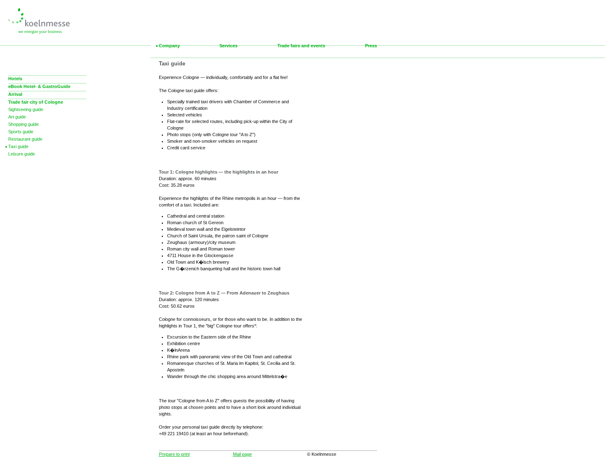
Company (169, 45)
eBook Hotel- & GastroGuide (39, 86)
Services (228, 45)
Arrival (15, 94)
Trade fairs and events (301, 45)
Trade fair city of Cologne (35, 102)
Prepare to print (174, 454)
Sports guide (20, 131)
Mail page (242, 454)
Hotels (15, 78)
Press (371, 45)
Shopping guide (23, 124)
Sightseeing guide (25, 109)
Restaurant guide (25, 139)
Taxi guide (18, 146)
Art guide (17, 116)
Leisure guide (21, 153)
